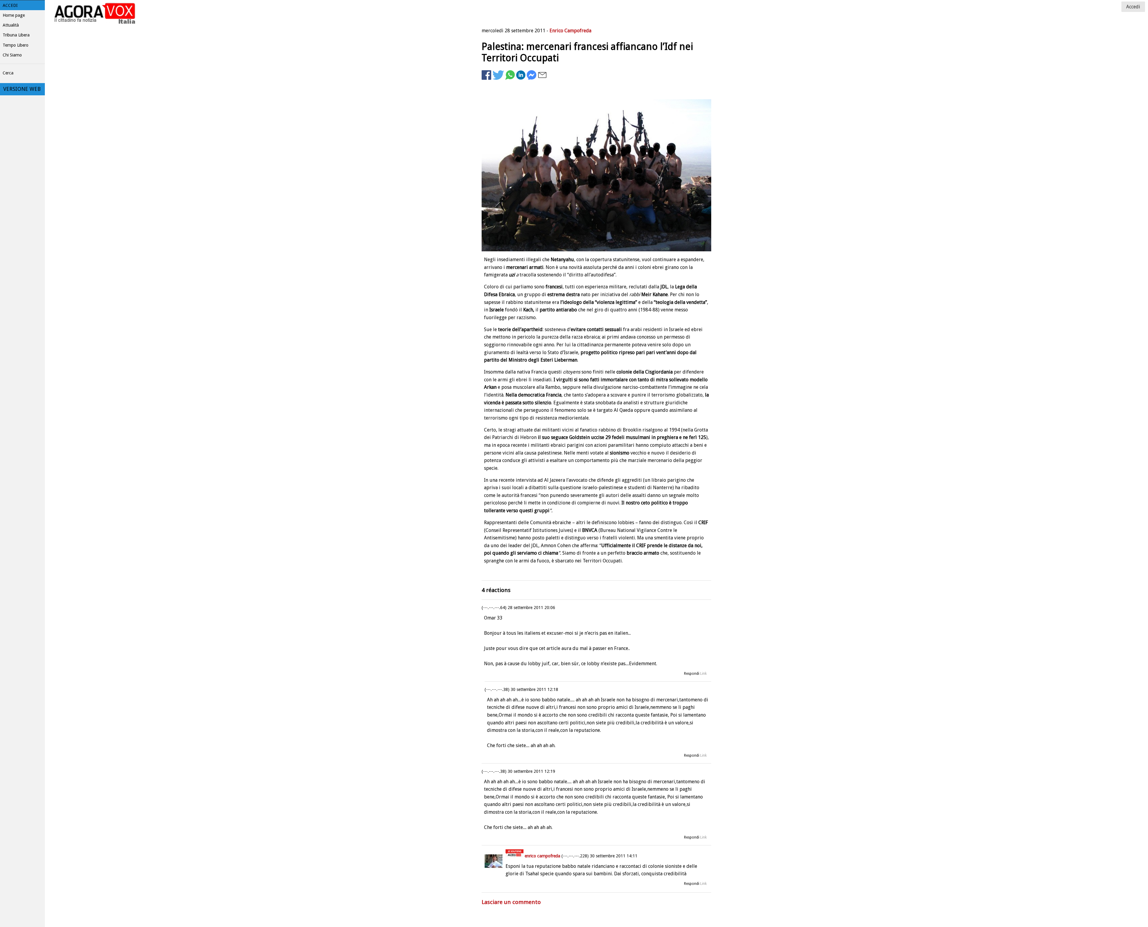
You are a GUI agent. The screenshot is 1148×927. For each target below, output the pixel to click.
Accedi (10, 5)
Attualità (11, 25)
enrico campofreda (542, 855)
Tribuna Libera (16, 35)
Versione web (22, 89)
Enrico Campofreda (570, 30)
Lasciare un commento (511, 902)
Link (703, 673)
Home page (14, 15)
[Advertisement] (663, 100)
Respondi (691, 673)
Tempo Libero (15, 45)
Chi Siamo (12, 55)
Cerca (8, 73)
